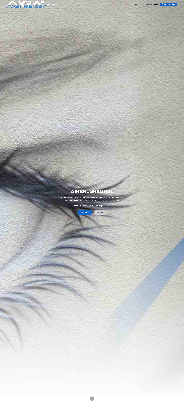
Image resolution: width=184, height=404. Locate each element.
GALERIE (85, 212)
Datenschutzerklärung (151, 4)
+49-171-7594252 (169, 4)
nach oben (138, 4)
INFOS (100, 212)
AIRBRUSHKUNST (52, 4)
